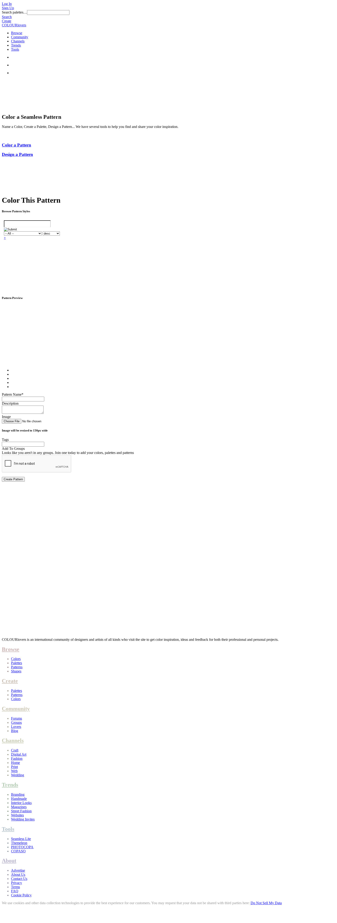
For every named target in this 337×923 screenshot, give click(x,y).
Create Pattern (13, 479)
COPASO (18, 851)
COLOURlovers (14, 25)
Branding (18, 794)
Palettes (16, 663)
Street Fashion (21, 811)
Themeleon (19, 843)
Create (6, 21)
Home (15, 763)
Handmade (19, 799)
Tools (15, 49)
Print (14, 767)
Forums (16, 718)
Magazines (19, 807)
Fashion (16, 758)
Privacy (16, 883)
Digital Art (18, 754)
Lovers (16, 727)
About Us (18, 874)
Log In (7, 4)
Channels (18, 41)
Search (7, 17)
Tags (5, 440)
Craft (14, 750)
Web (14, 771)
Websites (17, 815)
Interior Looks (21, 803)
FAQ (14, 891)
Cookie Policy (21, 895)
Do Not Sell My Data (266, 903)
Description (10, 403)
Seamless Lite (21, 839)
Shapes (16, 671)
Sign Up (8, 8)
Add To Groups (13, 448)
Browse (16, 33)
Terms (15, 887)
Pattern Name (12, 394)
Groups (16, 722)
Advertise (18, 870)
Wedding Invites (23, 819)
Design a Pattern (17, 154)
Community (19, 37)
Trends (16, 45)
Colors (16, 659)
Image (6, 417)
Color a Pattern (16, 145)
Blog (14, 731)
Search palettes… (14, 12)
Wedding (17, 775)
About (9, 861)
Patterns (16, 667)
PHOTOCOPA (22, 847)
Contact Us (19, 879)
